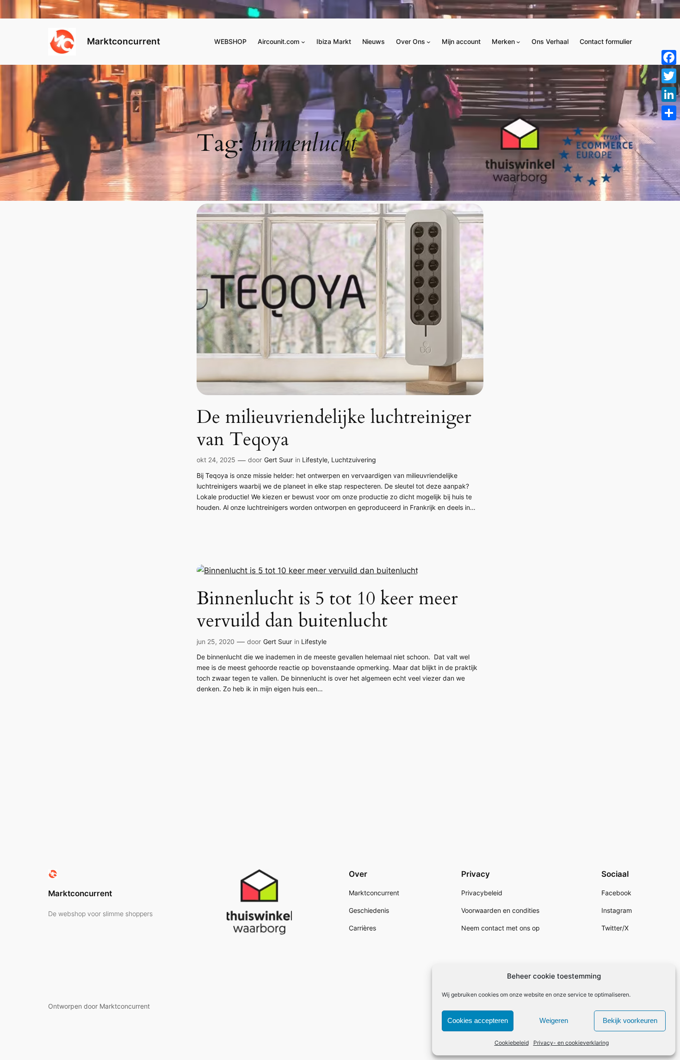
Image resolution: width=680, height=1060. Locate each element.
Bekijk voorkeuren (630, 1020)
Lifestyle (315, 460)
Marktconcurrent (123, 41)
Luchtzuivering (353, 460)
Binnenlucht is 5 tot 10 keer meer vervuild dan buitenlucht (327, 610)
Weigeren (553, 1020)
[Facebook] (669, 57)
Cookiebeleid (512, 1042)
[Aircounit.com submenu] (303, 42)
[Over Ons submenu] (429, 42)
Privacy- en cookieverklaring (571, 1042)
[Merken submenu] (518, 42)
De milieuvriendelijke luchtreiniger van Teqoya (334, 428)
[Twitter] (669, 76)
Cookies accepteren (477, 1020)
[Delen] (669, 113)
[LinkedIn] (669, 94)
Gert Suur (278, 460)
